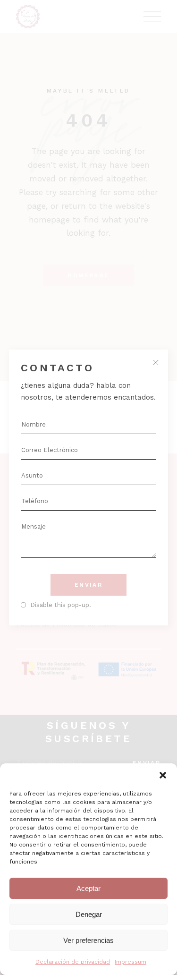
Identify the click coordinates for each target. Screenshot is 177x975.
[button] (163, 775)
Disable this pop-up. (60, 605)
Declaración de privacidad (72, 961)
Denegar (89, 914)
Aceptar (88, 888)
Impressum (130, 961)
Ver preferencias (88, 940)
